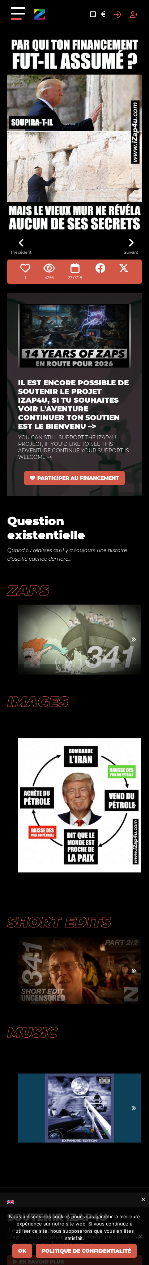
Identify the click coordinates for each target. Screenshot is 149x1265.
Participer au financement (78, 478)
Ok (22, 1251)
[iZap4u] (39, 14)
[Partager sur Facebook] (100, 268)
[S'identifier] (117, 14)
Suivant (131, 252)
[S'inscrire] (134, 14)
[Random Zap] (93, 14)
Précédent (21, 252)
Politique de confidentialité (86, 1251)
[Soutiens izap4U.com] (103, 14)
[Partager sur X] (124, 268)
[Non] (140, 1236)
